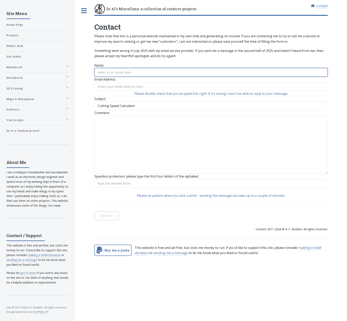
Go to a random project (23, 130)
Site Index (13, 56)
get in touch (28, 273)
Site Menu (16, 13)
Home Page (14, 24)
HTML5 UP (42, 312)
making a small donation (44, 255)
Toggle (83, 11)
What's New (14, 46)
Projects (12, 35)
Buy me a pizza (117, 250)
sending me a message (170, 253)
